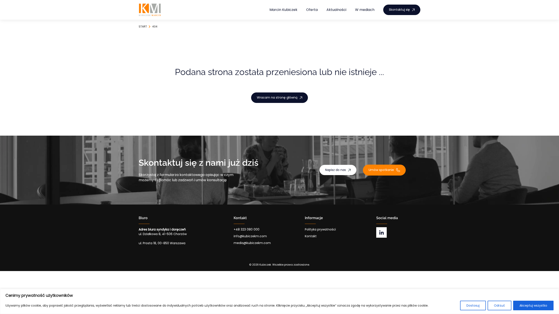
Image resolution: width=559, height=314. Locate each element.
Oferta (312, 9)
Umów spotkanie (381, 170)
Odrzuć (499, 305)
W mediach (364, 9)
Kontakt (311, 236)
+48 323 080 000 (246, 229)
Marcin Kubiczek (283, 9)
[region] (279, 301)
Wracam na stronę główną (277, 97)
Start (143, 26)
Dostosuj (473, 305)
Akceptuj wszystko (533, 305)
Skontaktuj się (399, 9)
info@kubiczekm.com (250, 236)
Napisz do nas (335, 170)
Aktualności (336, 9)
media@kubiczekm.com (252, 243)
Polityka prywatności (320, 229)
